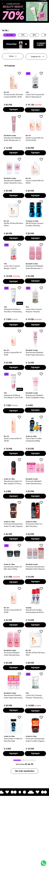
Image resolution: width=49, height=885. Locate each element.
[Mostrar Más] (24, 771)
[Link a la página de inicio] (5, 49)
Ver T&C (5, 30)
